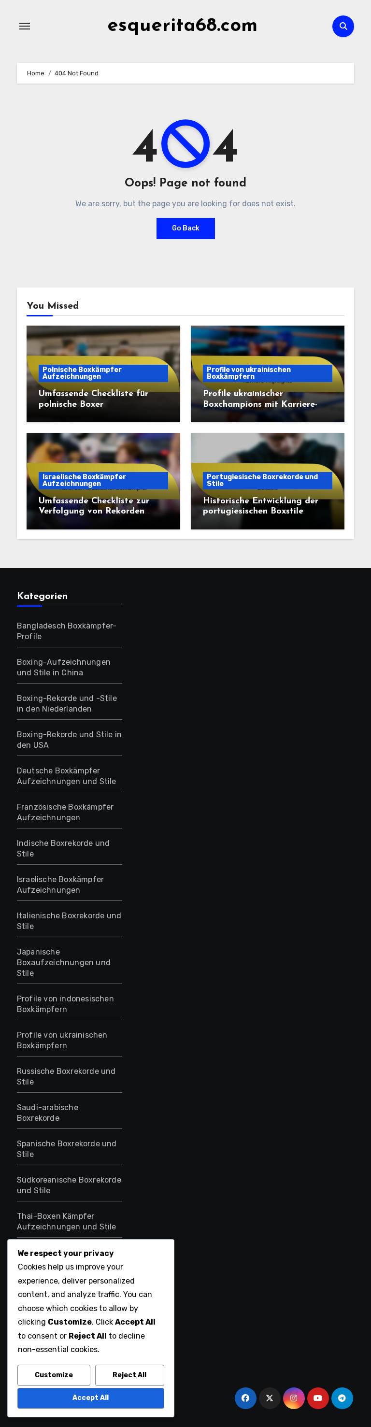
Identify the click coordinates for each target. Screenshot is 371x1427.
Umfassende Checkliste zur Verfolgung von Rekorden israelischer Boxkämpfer (94, 512)
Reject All (129, 1375)
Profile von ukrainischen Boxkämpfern (249, 373)
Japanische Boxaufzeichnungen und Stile (64, 962)
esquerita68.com (182, 26)
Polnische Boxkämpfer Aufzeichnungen (82, 373)
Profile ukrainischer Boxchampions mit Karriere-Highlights (260, 404)
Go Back (186, 228)
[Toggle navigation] (24, 26)
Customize (54, 1375)
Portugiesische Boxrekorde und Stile (262, 480)
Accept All (90, 1398)
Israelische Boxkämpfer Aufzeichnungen (84, 480)
